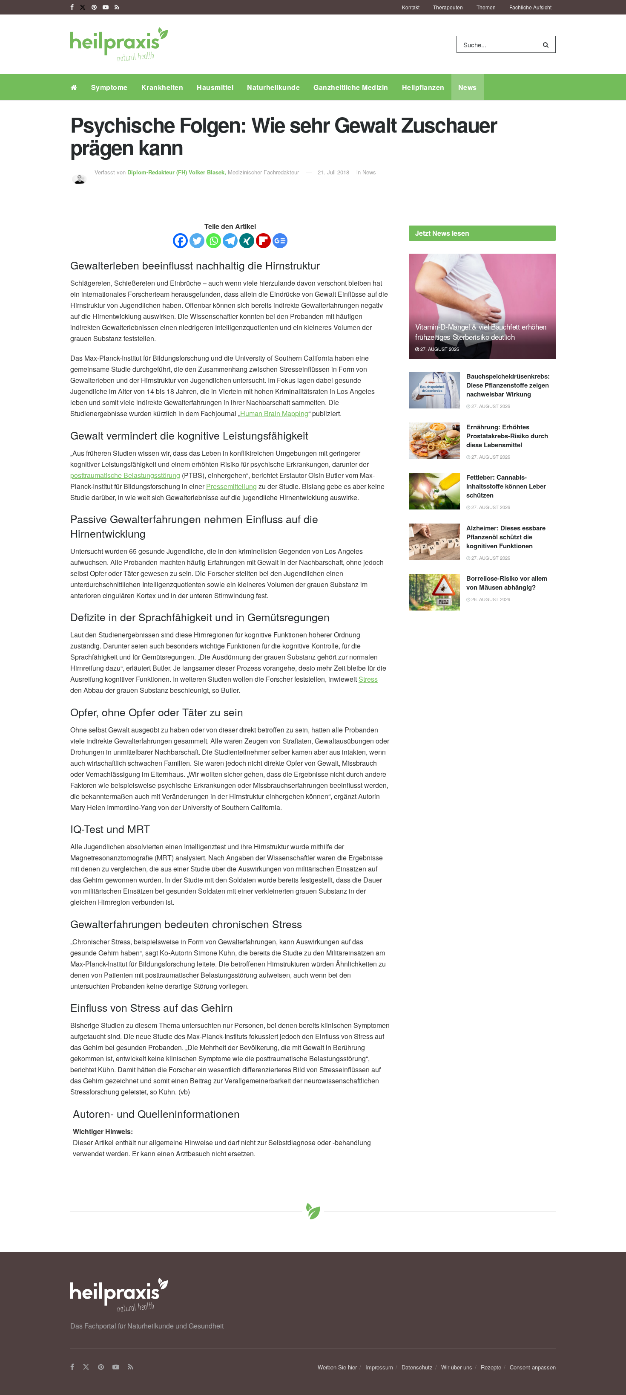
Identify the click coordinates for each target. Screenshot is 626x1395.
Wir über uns (456, 1367)
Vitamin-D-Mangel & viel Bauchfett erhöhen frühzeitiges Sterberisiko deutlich (480, 331)
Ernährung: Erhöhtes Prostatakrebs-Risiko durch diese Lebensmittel (507, 435)
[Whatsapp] (213, 240)
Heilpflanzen (423, 87)
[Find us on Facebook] (72, 7)
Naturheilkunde (273, 87)
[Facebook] (180, 240)
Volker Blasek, (177, 172)
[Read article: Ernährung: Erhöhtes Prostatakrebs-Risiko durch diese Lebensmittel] (434, 441)
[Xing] (246, 240)
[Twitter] (197, 240)
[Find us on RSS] (117, 7)
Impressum (379, 1367)
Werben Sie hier (337, 1367)
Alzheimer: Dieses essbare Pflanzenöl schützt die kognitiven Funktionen (506, 536)
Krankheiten (162, 87)
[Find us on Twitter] (83, 7)
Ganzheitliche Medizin (350, 87)
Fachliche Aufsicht (530, 7)
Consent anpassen (533, 1367)
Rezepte (491, 1367)
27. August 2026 (439, 348)
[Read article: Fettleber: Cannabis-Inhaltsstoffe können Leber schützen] (434, 491)
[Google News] (280, 240)
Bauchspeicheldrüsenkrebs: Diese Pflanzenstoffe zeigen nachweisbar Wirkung (508, 385)
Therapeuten (448, 7)
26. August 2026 (490, 599)
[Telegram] (230, 240)
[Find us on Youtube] (106, 7)
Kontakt (410, 7)
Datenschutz (417, 1367)
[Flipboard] (263, 240)
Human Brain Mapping (274, 413)
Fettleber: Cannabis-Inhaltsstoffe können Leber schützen (506, 486)
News (467, 87)
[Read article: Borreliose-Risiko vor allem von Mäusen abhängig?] (434, 592)
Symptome (109, 87)
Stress (368, 679)
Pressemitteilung (231, 486)
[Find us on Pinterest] (94, 7)
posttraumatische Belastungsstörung (125, 475)
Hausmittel (215, 87)
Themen (486, 7)
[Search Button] (547, 44)
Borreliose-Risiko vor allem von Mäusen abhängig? (506, 582)
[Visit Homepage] (119, 44)
